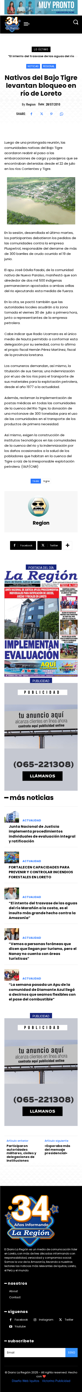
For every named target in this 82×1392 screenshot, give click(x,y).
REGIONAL (49, 66)
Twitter (69, 1319)
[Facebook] (31, 114)
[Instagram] (35, 1320)
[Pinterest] (51, 114)
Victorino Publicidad (56, 1381)
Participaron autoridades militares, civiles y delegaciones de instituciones (21, 1153)
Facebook (21, 1319)
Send (71, 1352)
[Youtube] (10, 1326)
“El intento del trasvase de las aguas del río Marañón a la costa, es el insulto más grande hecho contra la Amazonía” (43, 910)
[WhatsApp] (61, 114)
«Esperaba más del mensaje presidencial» (57, 1149)
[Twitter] (41, 114)
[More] (67, 545)
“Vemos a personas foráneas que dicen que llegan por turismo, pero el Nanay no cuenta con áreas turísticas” (43, 951)
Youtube (20, 1326)
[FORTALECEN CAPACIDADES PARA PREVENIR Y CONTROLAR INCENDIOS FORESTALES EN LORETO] (11, 857)
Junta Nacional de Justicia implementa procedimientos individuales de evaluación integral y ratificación (42, 834)
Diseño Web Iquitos (26, 1381)
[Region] (41, 506)
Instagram (46, 1319)
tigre (46, 481)
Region (30, 104)
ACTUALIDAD (32, 820)
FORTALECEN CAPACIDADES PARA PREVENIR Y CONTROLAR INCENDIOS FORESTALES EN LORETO (41, 872)
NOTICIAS (33, 66)
